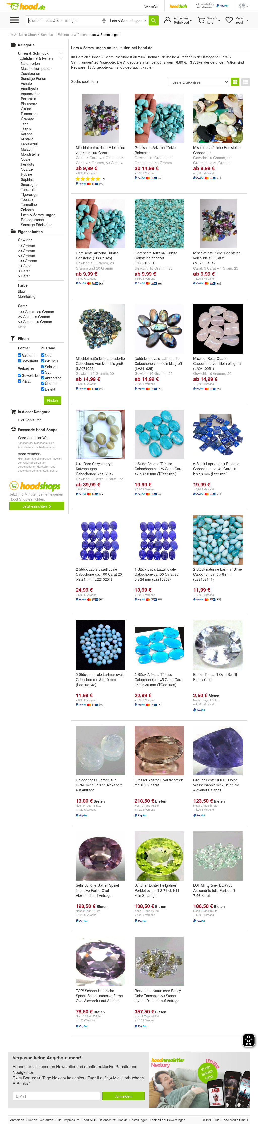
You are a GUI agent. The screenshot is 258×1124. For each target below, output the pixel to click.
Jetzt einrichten (35, 506)
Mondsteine (30, 154)
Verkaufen (151, 6)
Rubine (26, 174)
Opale (25, 159)
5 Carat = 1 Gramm (102, 157)
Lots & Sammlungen (38, 214)
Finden (52, 400)
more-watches (29, 453)
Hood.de (25, 6)
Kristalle (27, 138)
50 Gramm (163, 162)
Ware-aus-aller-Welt (33, 437)
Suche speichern (84, 81)
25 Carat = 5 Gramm (100, 160)
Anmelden (123, 1096)
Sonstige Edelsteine (36, 224)
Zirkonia (27, 209)
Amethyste (29, 88)
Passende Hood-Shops (37, 429)
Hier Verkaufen (30, 419)
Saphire (27, 179)
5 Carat (110, 478)
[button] (243, 5)
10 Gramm (158, 157)
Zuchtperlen (30, 73)
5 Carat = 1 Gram (218, 268)
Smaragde (29, 184)
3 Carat (97, 478)
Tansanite (29, 189)
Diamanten (29, 113)
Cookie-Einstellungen (133, 1120)
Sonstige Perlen (33, 78)
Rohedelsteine (32, 219)
